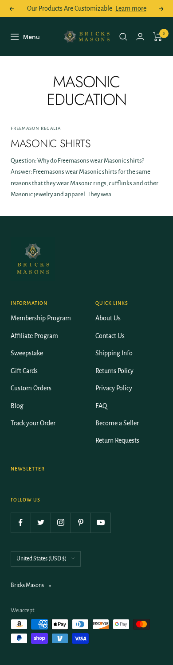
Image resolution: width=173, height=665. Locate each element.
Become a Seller (117, 423)
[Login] (140, 36)
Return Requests (117, 440)
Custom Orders (31, 388)
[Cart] (157, 36)
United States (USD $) (41, 559)
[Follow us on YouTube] (100, 523)
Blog (17, 405)
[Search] (123, 37)
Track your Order (33, 423)
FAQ (101, 405)
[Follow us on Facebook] (21, 523)
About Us (108, 318)
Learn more (130, 8)
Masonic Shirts (51, 143)
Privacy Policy (113, 388)
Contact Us (110, 335)
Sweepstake (27, 353)
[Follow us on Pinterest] (80, 523)
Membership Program (41, 318)
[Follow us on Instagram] (61, 523)
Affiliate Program (34, 335)
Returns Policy (114, 370)
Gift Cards (24, 370)
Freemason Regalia (36, 128)
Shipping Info (114, 353)
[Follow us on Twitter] (41, 523)
